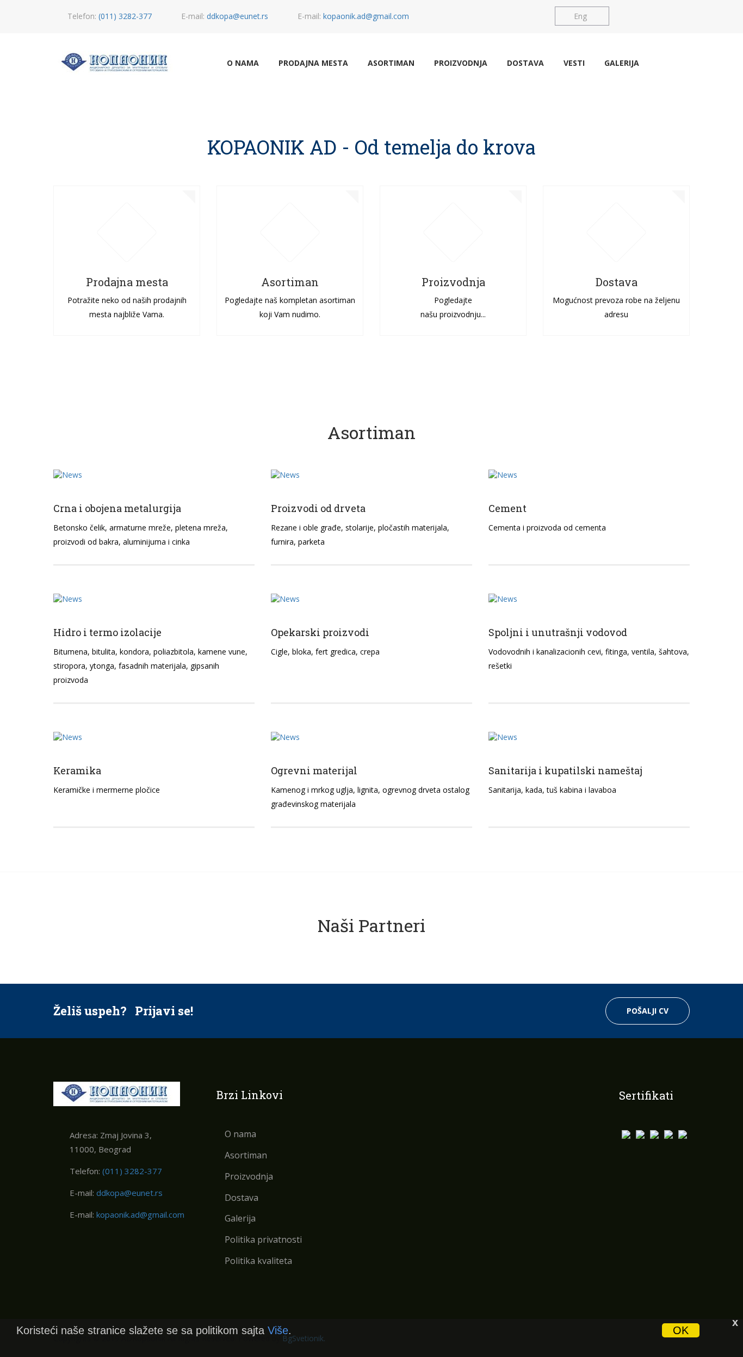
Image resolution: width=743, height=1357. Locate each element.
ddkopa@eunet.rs (237, 16)
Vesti (574, 63)
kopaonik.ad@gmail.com (366, 16)
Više (278, 1330)
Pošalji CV (647, 1011)
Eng (580, 16)
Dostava (525, 63)
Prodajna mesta (313, 63)
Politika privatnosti (263, 1239)
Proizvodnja (460, 63)
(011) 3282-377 (125, 16)
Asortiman (391, 63)
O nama (243, 63)
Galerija (621, 63)
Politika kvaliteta (258, 1261)
